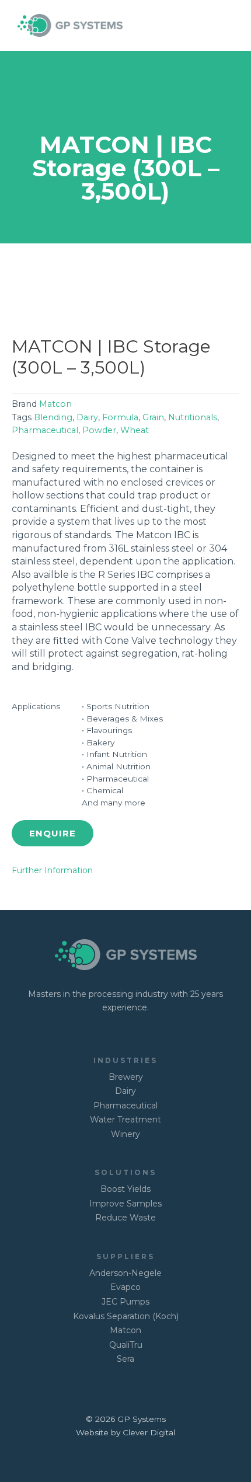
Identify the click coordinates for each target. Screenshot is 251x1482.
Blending (53, 417)
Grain (153, 417)
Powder (99, 430)
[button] (52, 833)
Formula (120, 417)
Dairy (87, 417)
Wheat (134, 430)
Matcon (55, 404)
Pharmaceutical (45, 430)
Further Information (52, 870)
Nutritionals (192, 417)
